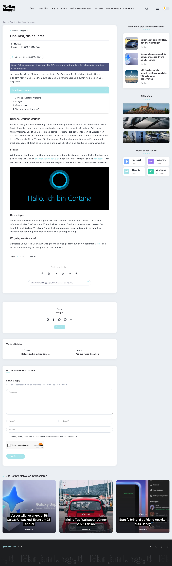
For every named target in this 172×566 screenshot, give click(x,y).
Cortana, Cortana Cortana (28, 97)
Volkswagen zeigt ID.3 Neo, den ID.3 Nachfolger (154, 41)
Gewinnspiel (21, 105)
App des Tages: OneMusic (87, 354)
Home (5, 22)
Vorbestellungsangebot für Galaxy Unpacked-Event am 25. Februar (153, 57)
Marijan (17, 44)
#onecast (98, 158)
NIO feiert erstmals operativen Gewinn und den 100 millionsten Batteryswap (154, 74)
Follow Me (60, 327)
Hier (99, 243)
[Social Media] (134, 161)
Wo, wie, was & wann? (27, 109)
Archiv (13, 22)
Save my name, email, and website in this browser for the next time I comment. (43, 437)
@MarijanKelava (9, 547)
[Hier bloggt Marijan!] (9, 8)
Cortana (22, 256)
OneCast (32, 256)
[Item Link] (131, 43)
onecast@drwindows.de (47, 158)
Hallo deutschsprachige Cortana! (35, 354)
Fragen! (19, 101)
